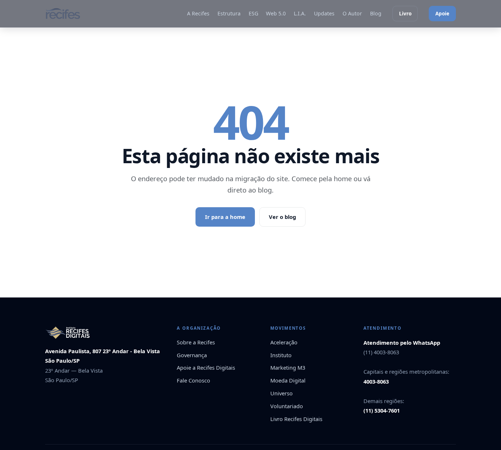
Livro (405, 13)
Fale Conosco (193, 380)
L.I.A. (300, 13)
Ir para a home (225, 216)
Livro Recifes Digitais (296, 418)
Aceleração (283, 342)
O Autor (352, 13)
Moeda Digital (288, 380)
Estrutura (229, 13)
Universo (281, 393)
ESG (253, 13)
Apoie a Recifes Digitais (206, 367)
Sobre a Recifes (196, 342)
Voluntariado (286, 406)
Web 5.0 (276, 13)
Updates (324, 13)
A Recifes (198, 13)
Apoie (442, 13)
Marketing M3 (287, 367)
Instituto (281, 355)
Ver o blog (282, 216)
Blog (375, 13)
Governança (192, 355)
